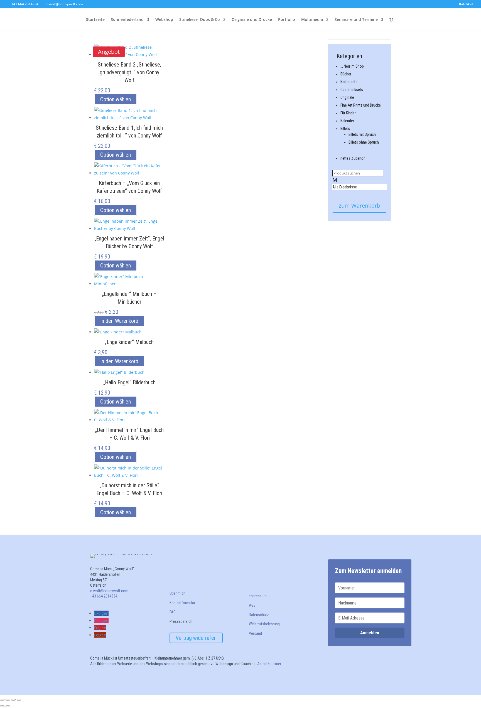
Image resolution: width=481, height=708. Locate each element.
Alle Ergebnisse (344, 187)
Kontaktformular (182, 603)
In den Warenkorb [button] (119, 321)
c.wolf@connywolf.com (109, 591)
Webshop (164, 20)
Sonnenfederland (127, 20)
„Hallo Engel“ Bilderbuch (129, 382)
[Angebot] (129, 281)
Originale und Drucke (252, 20)
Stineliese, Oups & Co (199, 20)
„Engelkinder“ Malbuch (129, 342)
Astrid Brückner (269, 664)
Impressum (258, 596)
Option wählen (115, 99)
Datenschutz (259, 615)
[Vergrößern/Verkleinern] (2, 699)
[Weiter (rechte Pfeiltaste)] (8, 706)
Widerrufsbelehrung (264, 624)
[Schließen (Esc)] (19, 699)
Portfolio (286, 20)
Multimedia (312, 20)
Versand (255, 633)
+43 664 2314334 (24, 4)
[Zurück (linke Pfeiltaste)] (2, 706)
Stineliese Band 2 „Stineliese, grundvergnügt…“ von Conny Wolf (129, 72)
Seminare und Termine (356, 20)
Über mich (177, 593)
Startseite (95, 20)
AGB (252, 605)
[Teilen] (13, 699)
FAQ (173, 612)
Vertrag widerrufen (196, 638)
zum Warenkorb (359, 205)
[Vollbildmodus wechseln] (8, 699)
